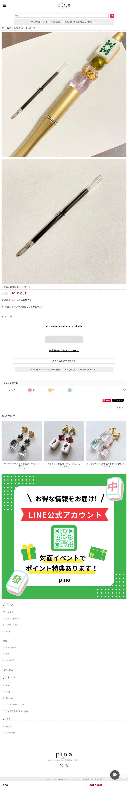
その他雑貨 (10, 660)
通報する (120, 407)
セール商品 (8, 669)
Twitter (9, 726)
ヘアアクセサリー (13, 625)
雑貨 (5, 641)
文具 (7, 654)
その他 (8, 631)
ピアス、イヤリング (13, 619)
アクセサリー (9, 612)
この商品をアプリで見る (64, 361)
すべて (12, 390)
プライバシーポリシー (15, 704)
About (8, 685)
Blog (8, 692)
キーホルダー (11, 647)
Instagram (10, 733)
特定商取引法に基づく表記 (17, 711)
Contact (9, 698)
